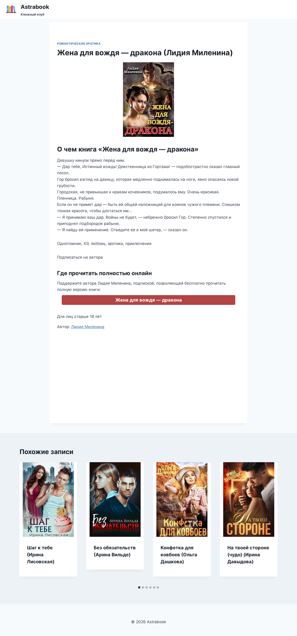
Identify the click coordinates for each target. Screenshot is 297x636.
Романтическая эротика (79, 43)
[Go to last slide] (28, 523)
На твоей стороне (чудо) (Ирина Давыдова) (248, 554)
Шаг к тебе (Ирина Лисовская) (41, 554)
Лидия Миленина (87, 326)
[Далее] (269, 523)
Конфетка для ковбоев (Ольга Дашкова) (179, 554)
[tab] (139, 587)
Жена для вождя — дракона (148, 300)
